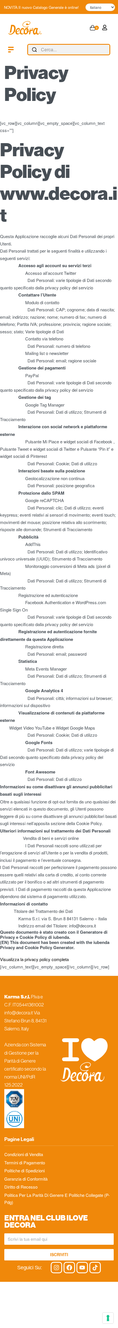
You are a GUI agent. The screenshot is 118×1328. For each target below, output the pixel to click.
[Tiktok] (95, 1267)
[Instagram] (56, 1267)
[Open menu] (11, 49)
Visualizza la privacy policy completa (34, 959)
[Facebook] (69, 1267)
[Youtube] (82, 1267)
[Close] (108, 50)
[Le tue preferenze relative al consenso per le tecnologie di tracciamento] (108, 1318)
